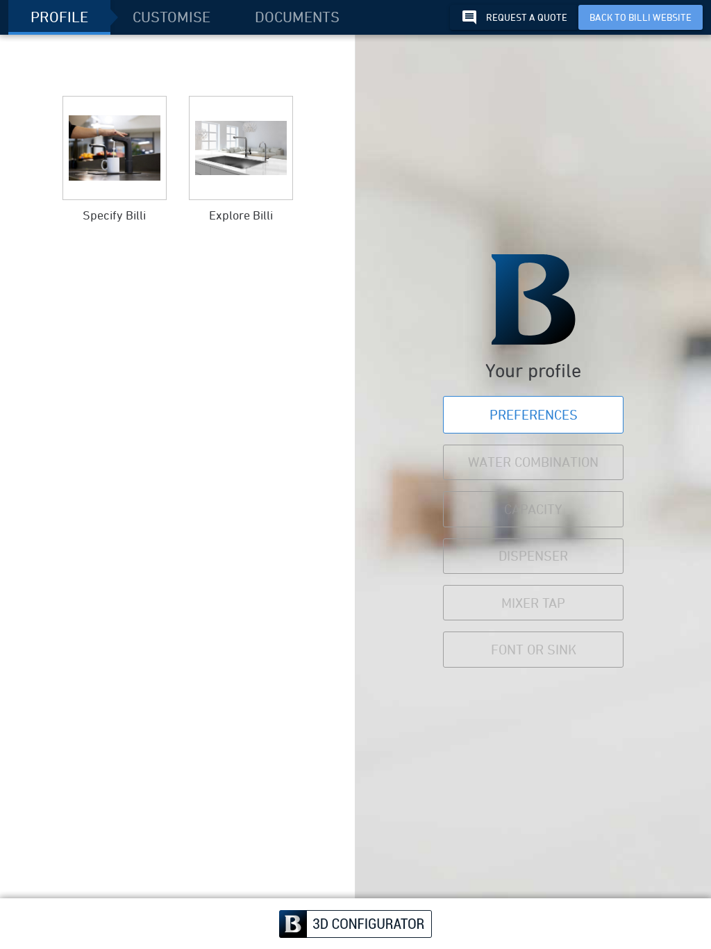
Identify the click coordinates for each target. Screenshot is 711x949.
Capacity (533, 509)
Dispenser (533, 555)
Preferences (534, 414)
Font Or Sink (533, 649)
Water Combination (533, 462)
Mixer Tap (533, 603)
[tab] (59, 17)
